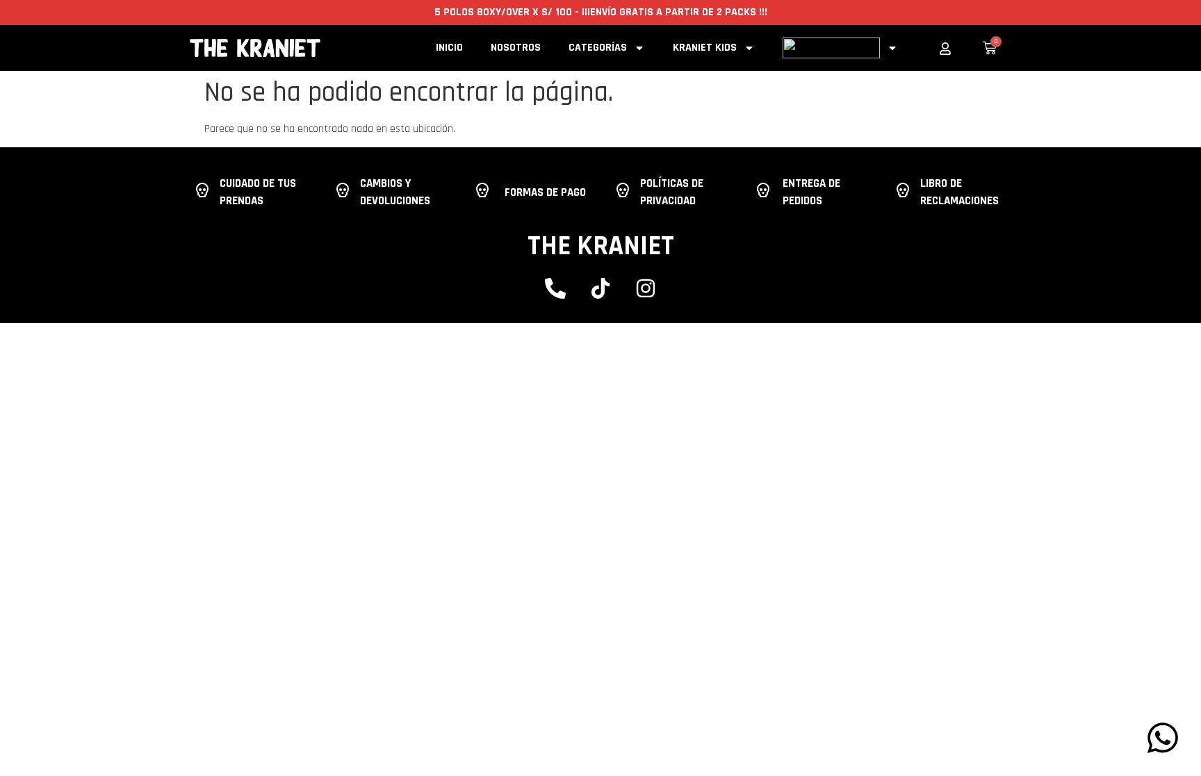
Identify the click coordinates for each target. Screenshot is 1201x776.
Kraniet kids (705, 47)
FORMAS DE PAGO (545, 192)
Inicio (449, 47)
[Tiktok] (600, 288)
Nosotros (516, 47)
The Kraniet (601, 246)
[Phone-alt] (555, 288)
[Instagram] (646, 288)
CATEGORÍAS (598, 47)
